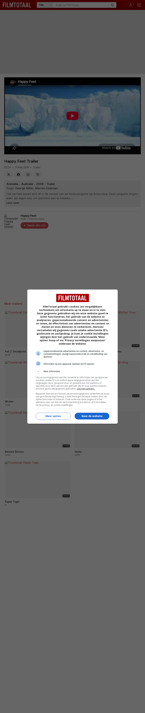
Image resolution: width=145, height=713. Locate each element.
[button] (72, 371)
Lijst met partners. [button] (86, 388)
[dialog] (72, 356)
